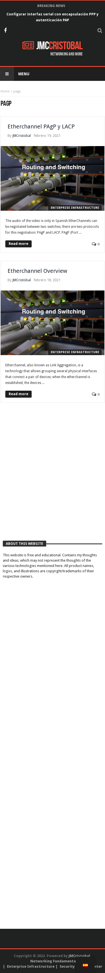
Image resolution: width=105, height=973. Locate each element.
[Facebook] (5, 31)
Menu (23, 74)
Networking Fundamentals (54, 961)
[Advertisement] (52, 477)
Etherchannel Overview (37, 271)
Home (5, 91)
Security (67, 966)
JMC (59, 45)
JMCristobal (21, 135)
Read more (18, 244)
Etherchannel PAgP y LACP (41, 126)
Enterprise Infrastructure (75, 208)
